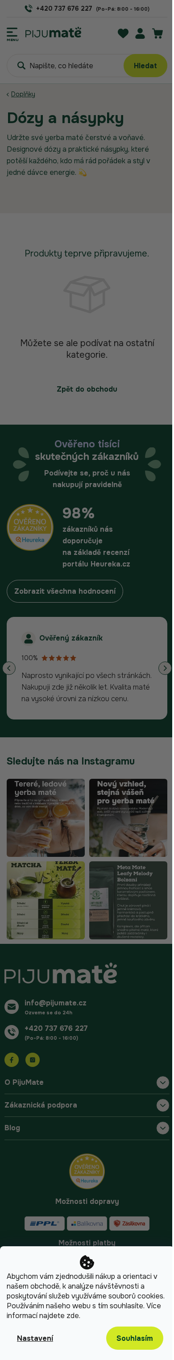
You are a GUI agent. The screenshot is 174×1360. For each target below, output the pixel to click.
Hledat (145, 65)
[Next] (165, 668)
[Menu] (13, 32)
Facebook (11, 1060)
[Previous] (9, 668)
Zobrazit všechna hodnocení (65, 591)
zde (72, 1315)
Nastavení (35, 1338)
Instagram (32, 1060)
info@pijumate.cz (56, 1003)
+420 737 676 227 (56, 1028)
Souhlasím (134, 1338)
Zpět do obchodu (87, 389)
